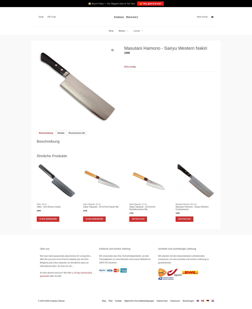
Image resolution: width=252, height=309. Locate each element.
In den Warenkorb (48, 219)
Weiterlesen (138, 219)
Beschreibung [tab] (46, 133)
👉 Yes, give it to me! (150, 3)
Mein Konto (202, 17)
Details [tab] (60, 133)
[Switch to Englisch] (198, 301)
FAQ (110, 301)
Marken (122, 31)
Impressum (175, 301)
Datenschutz (162, 301)
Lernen (137, 31)
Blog (104, 301)
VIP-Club (51, 17)
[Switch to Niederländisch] (213, 301)
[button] (112, 50)
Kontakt (118, 301)
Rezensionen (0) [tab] (77, 133)
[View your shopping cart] (212, 17)
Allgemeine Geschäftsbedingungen (139, 301)
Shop (41, 17)
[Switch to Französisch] (203, 301)
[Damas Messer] (126, 17)
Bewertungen (188, 301)
